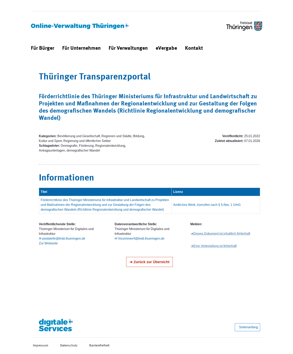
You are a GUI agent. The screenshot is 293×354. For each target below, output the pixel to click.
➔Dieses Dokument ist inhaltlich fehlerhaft (220, 233)
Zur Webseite (48, 243)
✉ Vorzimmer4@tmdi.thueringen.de (139, 238)
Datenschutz (68, 345)
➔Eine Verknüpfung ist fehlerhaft (214, 246)
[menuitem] (42, 48)
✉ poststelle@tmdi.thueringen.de (62, 238)
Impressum (40, 345)
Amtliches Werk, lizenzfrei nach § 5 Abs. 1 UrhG (207, 204)
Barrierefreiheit (99, 345)
